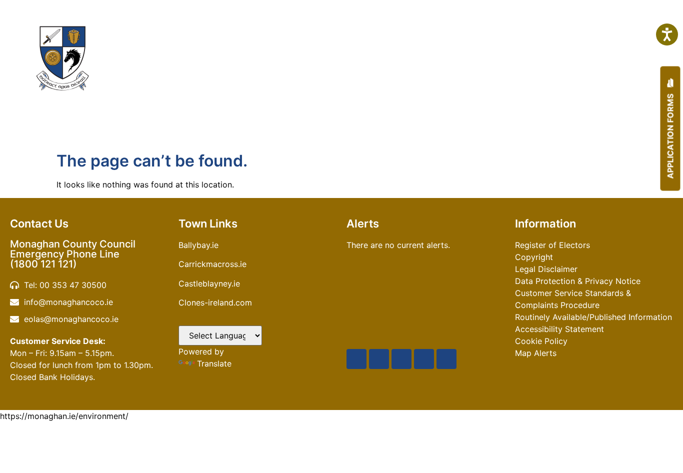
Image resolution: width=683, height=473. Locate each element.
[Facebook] (356, 359)
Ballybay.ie (198, 245)
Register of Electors (552, 245)
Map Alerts (535, 353)
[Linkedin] (446, 359)
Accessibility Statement (559, 329)
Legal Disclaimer (546, 269)
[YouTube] (402, 359)
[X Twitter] (379, 359)
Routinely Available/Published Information (593, 317)
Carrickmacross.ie (212, 264)
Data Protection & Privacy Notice (577, 281)
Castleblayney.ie (209, 283)
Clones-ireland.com (215, 303)
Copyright (534, 257)
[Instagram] (424, 359)
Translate (214, 363)
